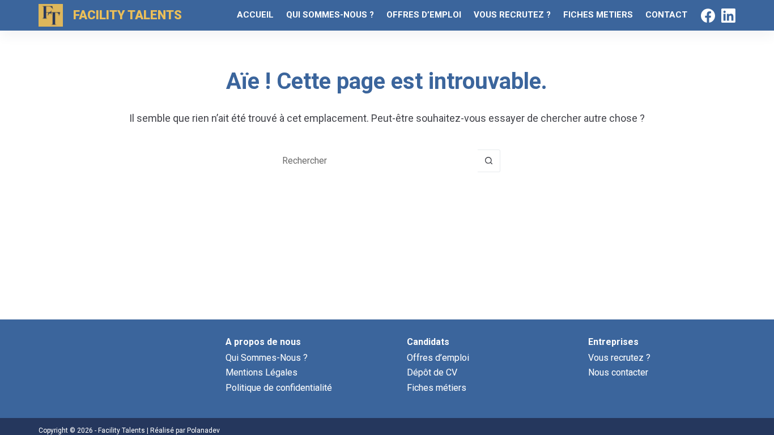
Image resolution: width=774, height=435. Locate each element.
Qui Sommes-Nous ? (267, 357)
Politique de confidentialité (279, 387)
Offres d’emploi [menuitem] (423, 15)
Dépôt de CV (432, 372)
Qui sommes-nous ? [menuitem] (330, 15)
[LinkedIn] (728, 15)
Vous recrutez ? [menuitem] (512, 15)
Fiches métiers (436, 387)
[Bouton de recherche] (489, 161)
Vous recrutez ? (619, 357)
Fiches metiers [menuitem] (598, 15)
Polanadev (203, 430)
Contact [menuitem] (666, 15)
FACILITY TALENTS (127, 15)
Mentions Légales (261, 372)
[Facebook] (708, 15)
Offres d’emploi (438, 357)
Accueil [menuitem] (255, 15)
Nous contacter (618, 372)
